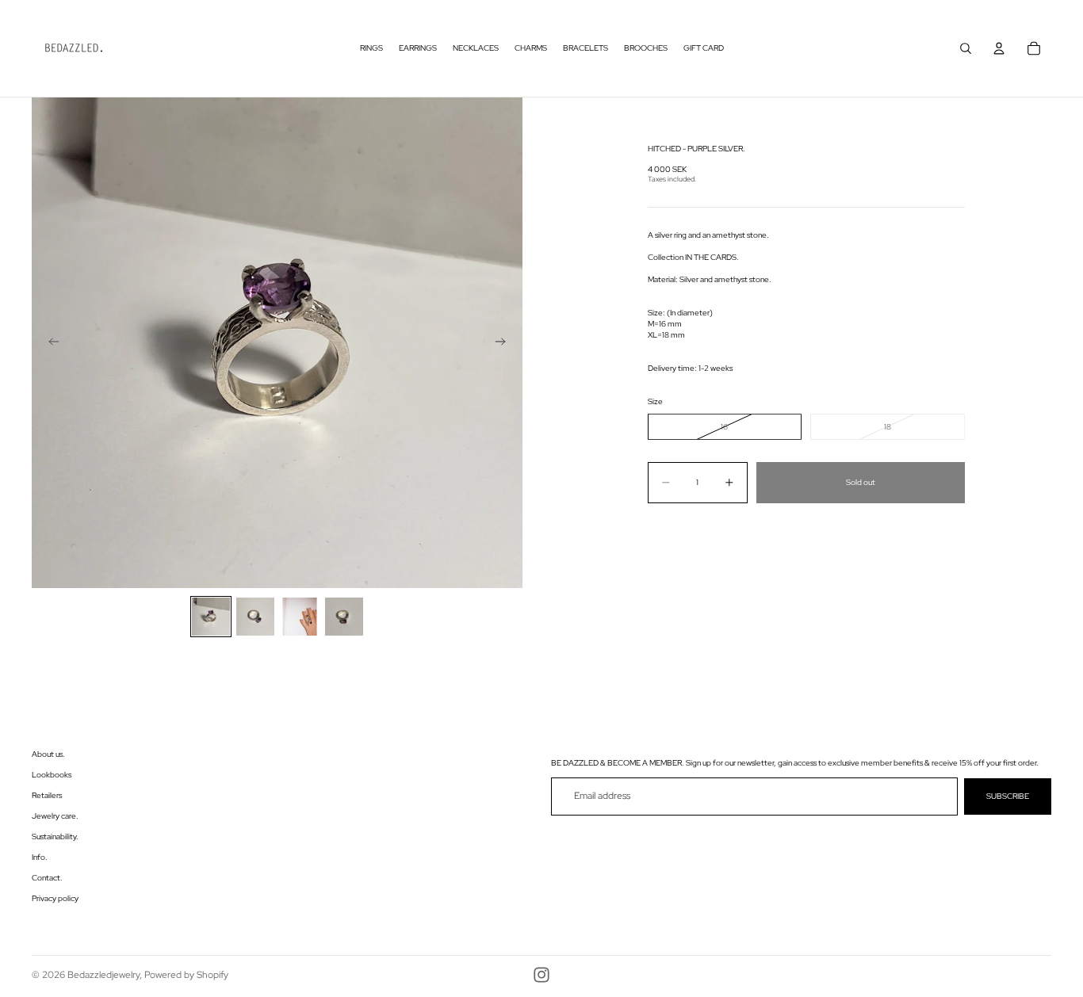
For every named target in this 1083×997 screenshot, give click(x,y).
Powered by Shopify (186, 974)
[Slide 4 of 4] (344, 617)
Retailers (47, 795)
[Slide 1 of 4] (211, 617)
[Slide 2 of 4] (255, 617)
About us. (48, 754)
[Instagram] (541, 974)
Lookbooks (51, 775)
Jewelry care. (55, 816)
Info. (40, 857)
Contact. (47, 878)
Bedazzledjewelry (103, 974)
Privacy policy (55, 898)
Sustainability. (55, 836)
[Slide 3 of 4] (300, 617)
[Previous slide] (49, 343)
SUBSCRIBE (1007, 796)
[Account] (999, 48)
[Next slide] (505, 343)
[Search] (965, 48)
